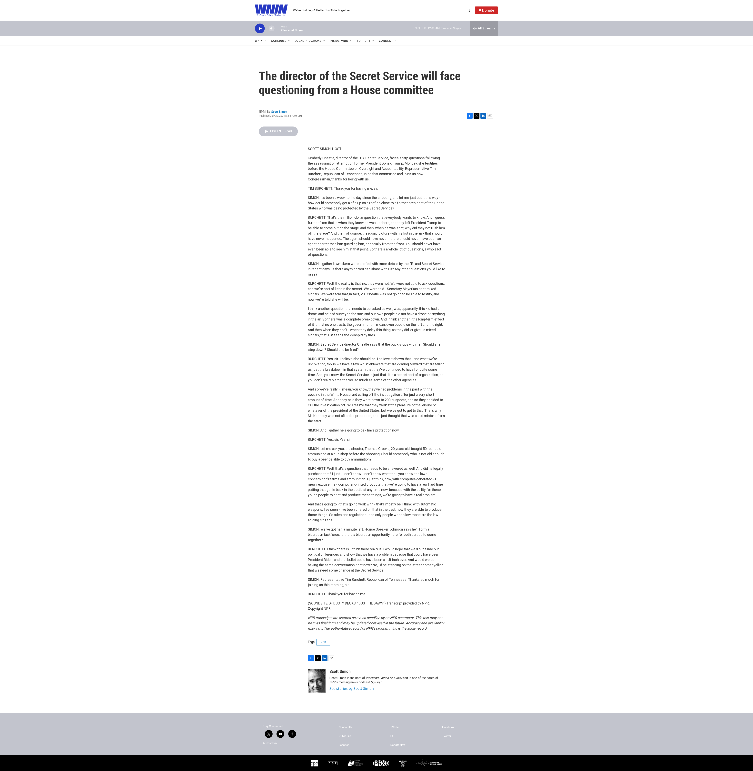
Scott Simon (279, 112)
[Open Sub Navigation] (265, 40)
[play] (260, 28)
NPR (323, 642)
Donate (488, 10)
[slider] (277, 28)
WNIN (259, 40)
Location (344, 745)
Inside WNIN (339, 40)
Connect (386, 40)
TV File (394, 727)
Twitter (446, 736)
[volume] (271, 28)
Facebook (448, 727)
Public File (345, 736)
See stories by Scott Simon (351, 688)
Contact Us (345, 727)
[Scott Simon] (317, 681)
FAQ (393, 736)
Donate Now (398, 745)
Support (363, 40)
